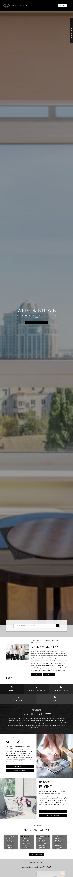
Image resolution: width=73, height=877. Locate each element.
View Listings (48, 674)
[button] (62, 5)
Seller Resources (20, 770)
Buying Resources (53, 815)
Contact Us (62, 5)
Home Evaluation (20, 766)
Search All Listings (36, 854)
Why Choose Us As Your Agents (36, 323)
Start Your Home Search (53, 811)
